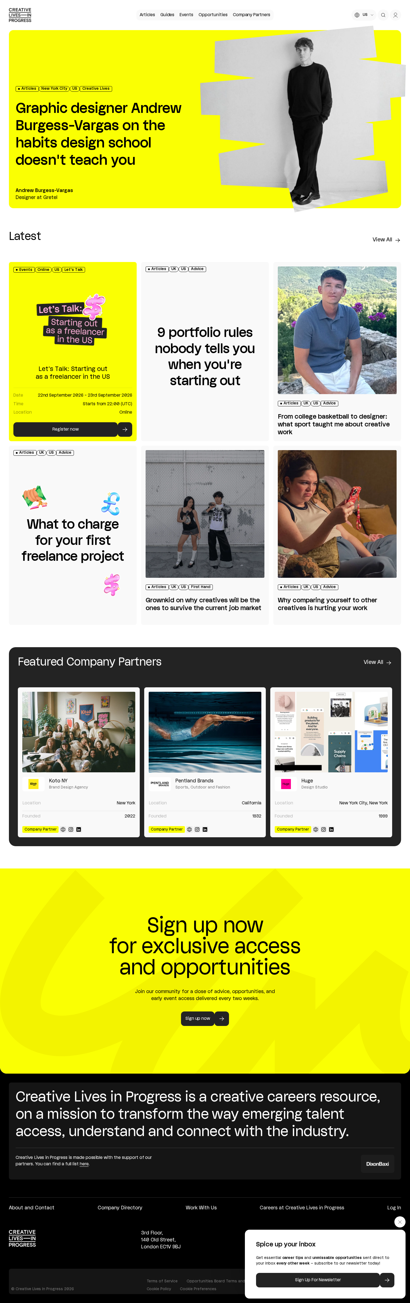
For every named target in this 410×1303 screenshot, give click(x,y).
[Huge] (331, 732)
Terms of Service (162, 1281)
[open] (383, 15)
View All (382, 239)
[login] (395, 15)
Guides (167, 15)
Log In (394, 1208)
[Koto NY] (78, 732)
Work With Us (201, 1208)
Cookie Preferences (198, 1289)
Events (186, 15)
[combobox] (364, 15)
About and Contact (31, 1208)
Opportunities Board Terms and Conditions (227, 1281)
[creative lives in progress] (20, 15)
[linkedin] (78, 829)
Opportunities (213, 15)
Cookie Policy (159, 1289)
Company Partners (251, 15)
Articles (147, 15)
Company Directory (120, 1208)
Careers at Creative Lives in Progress (302, 1208)
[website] (63, 829)
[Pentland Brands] (205, 732)
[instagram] (70, 829)
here (84, 1164)
